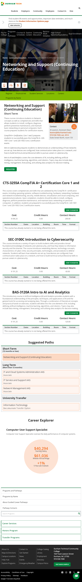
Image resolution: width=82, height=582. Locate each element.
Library (39, 553)
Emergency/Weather (27, 563)
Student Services (36, 93)
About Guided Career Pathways (15, 502)
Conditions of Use (18, 572)
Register (9, 93)
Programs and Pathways (12, 491)
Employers (25, 11)
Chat (11, 85)
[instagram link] (66, 572)
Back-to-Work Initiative (46, 33)
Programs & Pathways (12, 33)
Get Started (23, 553)
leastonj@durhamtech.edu (60, 132)
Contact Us (62, 11)
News (21, 556)
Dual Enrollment (75, 34)
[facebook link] (62, 572)
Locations (50, 93)
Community (37, 11)
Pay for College (4, 33)
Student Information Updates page (34, 21)
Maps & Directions (9, 553)
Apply (4, 85)
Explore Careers (29, 33)
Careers (61, 93)
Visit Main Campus (62, 564)
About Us (5, 549)
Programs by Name (13, 98)
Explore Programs (8, 563)
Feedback (24, 576)
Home (5, 58)
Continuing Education (37, 33)
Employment (42, 556)
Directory (40, 560)
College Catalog (43, 549)
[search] (79, 8)
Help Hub (5, 560)
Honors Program (10, 530)
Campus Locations (9, 556)
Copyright (30, 572)
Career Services (9, 523)
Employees (50, 11)
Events (21, 560)
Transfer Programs (11, 537)
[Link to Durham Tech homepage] (12, 3)
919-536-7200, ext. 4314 (59, 135)
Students (14, 11)
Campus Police (42, 563)
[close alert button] (79, 22)
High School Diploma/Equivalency (59, 33)
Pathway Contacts (10, 508)
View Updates (15, 25)
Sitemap (16, 576)
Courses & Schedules (21, 33)
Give (71, 11)
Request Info (24, 85)
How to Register (72, 210)
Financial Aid (18, 85)
